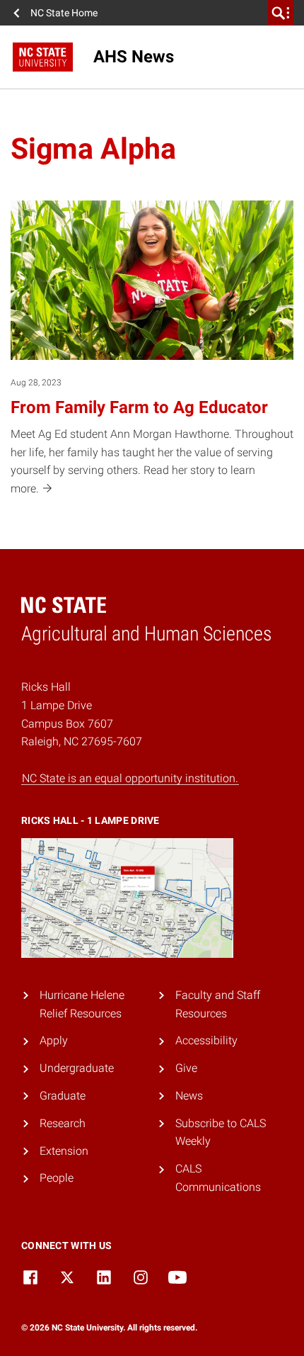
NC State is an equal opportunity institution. (130, 778)
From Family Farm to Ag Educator (139, 407)
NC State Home (64, 12)
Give (186, 1068)
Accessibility (206, 1040)
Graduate (63, 1095)
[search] (280, 13)
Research (63, 1123)
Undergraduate (77, 1068)
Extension (64, 1151)
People (57, 1178)
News (189, 1095)
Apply (54, 1040)
